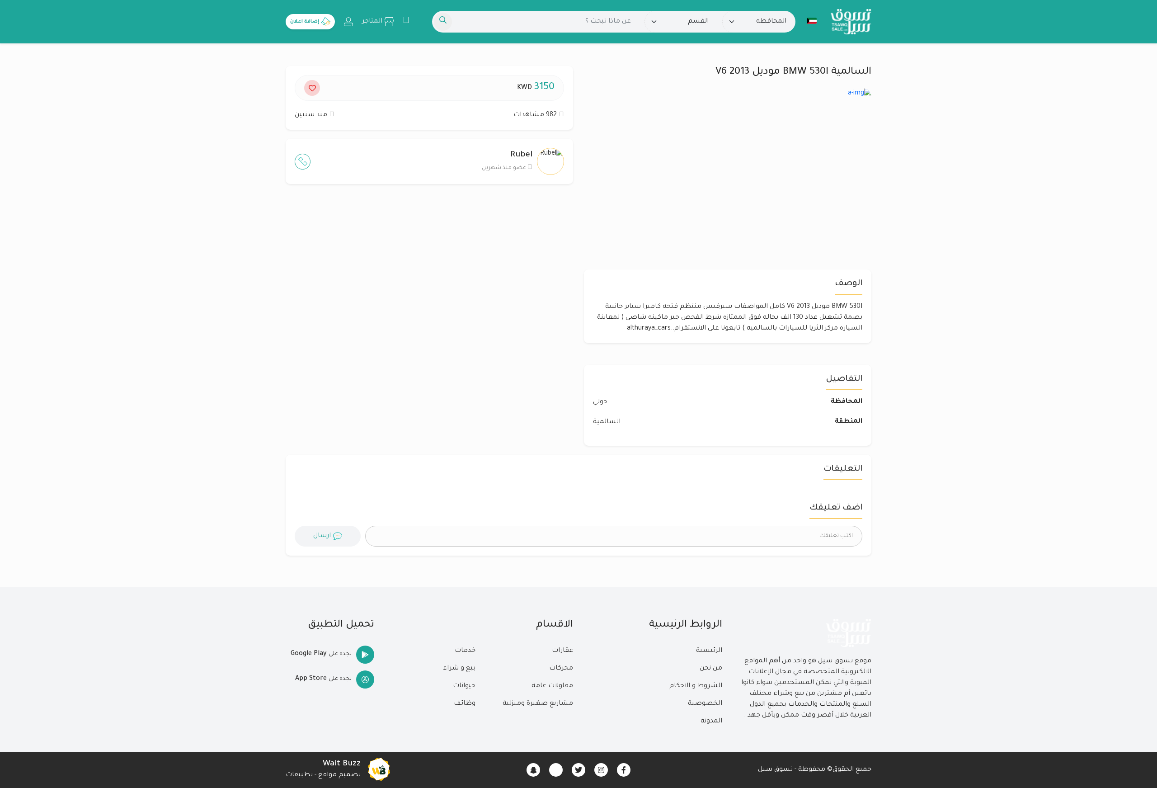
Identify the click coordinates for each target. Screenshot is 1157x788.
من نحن (711, 668)
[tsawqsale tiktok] (556, 770)
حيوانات (464, 686)
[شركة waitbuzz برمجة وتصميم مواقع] (378, 769)
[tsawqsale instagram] (601, 770)
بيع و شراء (459, 668)
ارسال (322, 536)
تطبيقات (299, 775)
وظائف (464, 704)
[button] (811, 20)
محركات (561, 668)
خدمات (465, 651)
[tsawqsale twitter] (578, 770)
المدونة (711, 721)
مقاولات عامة (552, 686)
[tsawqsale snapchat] (533, 770)
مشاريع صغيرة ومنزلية (538, 704)
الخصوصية (705, 704)
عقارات (562, 651)
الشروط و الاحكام (695, 686)
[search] (443, 22)
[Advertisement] (429, 279)
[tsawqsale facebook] (623, 770)
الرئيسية (709, 651)
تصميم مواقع (339, 775)
